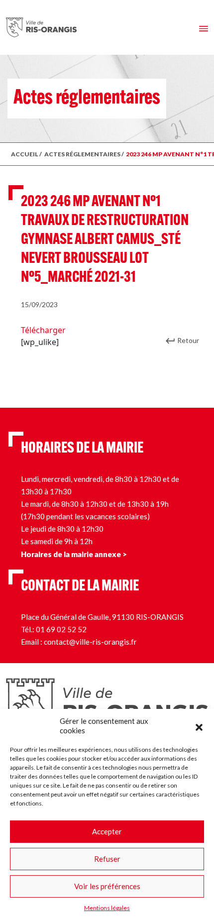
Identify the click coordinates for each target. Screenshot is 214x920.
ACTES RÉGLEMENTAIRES (82, 154)
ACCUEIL (24, 154)
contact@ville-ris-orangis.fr (90, 641)
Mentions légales (107, 908)
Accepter (107, 831)
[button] (199, 726)
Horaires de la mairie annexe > (74, 554)
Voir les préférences (107, 886)
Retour (188, 340)
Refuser (107, 858)
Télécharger (43, 330)
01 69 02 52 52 (61, 629)
